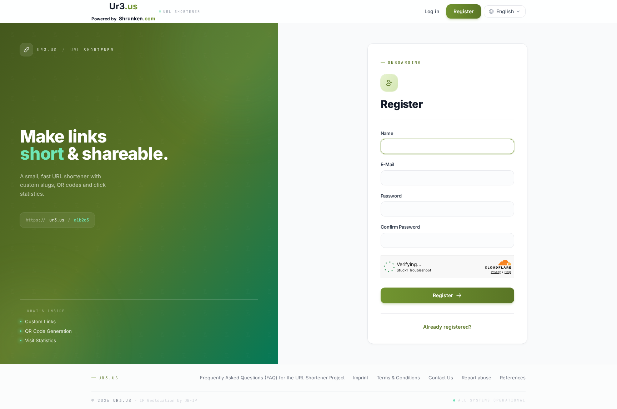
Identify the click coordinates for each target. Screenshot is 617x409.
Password (391, 196)
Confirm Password (400, 227)
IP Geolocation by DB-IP (168, 400)
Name (387, 133)
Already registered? (447, 327)
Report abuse (476, 377)
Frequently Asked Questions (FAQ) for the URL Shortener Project (272, 377)
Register (463, 11)
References (513, 377)
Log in (432, 11)
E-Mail (387, 164)
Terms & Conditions (398, 377)
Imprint (360, 377)
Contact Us (440, 377)
